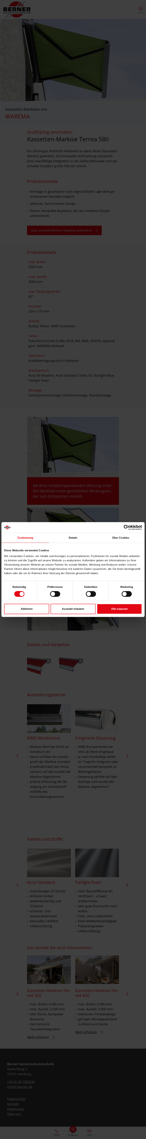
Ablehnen (27, 608)
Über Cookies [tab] (120, 537)
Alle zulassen (119, 608)
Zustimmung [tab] (25, 537)
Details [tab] (73, 537)
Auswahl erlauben (73, 608)
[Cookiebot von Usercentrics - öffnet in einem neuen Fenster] (126, 527)
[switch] (55, 594)
